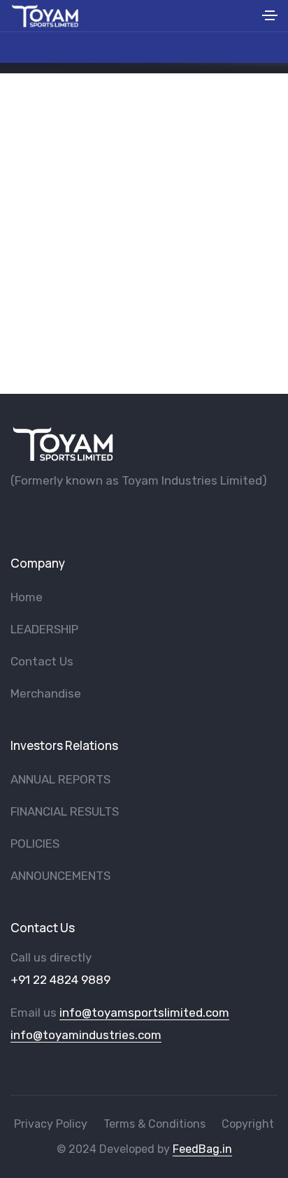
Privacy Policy (50, 1124)
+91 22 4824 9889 (60, 980)
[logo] (62, 443)
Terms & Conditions (154, 1124)
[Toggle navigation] (270, 17)
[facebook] (15, 516)
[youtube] (38, 516)
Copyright (248, 1124)
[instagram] (84, 516)
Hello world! (144, 260)
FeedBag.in (202, 1149)
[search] (247, 16)
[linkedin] (108, 516)
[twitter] (61, 516)
